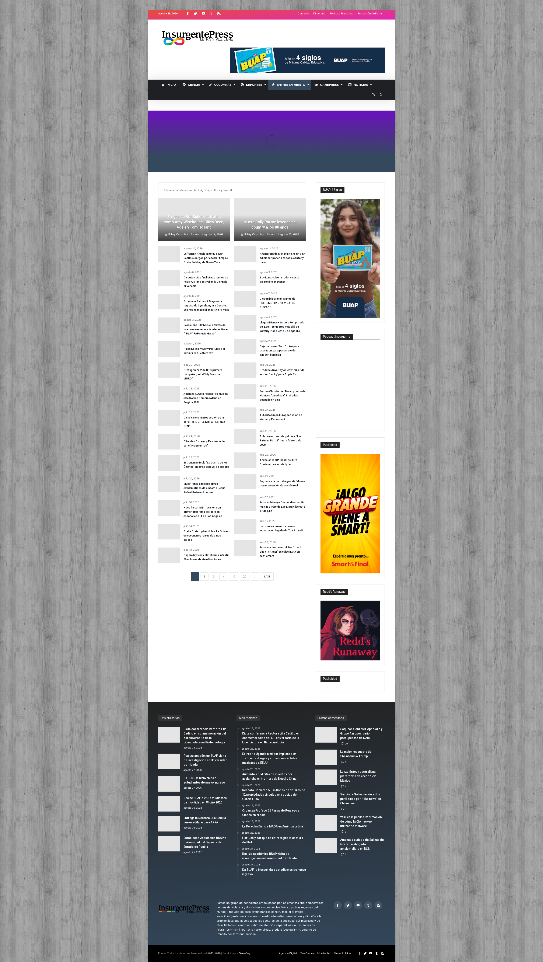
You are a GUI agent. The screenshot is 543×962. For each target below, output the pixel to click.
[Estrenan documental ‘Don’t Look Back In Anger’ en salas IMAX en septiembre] (245, 548)
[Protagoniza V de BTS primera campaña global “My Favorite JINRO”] (169, 370)
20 (244, 576)
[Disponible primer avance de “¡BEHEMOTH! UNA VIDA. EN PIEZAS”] (245, 299)
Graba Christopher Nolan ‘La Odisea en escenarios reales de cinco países (205, 535)
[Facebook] (187, 13)
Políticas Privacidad (341, 13)
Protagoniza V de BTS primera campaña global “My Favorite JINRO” (202, 374)
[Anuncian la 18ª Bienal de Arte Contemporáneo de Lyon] (245, 460)
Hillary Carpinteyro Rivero (258, 234)
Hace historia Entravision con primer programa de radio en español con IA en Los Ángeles (202, 512)
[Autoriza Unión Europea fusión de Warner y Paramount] (245, 415)
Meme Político (342, 953)
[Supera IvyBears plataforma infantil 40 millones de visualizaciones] (169, 555)
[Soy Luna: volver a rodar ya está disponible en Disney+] (245, 278)
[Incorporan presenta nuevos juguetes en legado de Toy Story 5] (245, 526)
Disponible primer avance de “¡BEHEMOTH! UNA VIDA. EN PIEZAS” (277, 303)
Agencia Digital (288, 953)
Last (267, 576)
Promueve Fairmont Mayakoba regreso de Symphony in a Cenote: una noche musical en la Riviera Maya (206, 305)
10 (233, 576)
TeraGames (307, 953)
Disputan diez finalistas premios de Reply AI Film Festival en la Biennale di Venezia (205, 282)
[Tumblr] (211, 13)
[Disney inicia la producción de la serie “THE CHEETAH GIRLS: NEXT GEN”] (169, 418)
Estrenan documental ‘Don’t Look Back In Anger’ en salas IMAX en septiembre (281, 552)
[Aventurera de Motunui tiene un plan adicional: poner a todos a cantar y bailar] (245, 254)
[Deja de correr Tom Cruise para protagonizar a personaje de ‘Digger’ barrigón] (245, 346)
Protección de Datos (370, 13)
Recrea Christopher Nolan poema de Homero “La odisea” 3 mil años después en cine (282, 395)
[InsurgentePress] (203, 25)
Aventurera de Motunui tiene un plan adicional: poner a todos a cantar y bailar (282, 258)
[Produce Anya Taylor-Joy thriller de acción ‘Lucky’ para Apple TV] (245, 370)
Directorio (319, 13)
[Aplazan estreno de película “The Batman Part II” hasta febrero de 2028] (245, 436)
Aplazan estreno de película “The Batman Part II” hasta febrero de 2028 (280, 440)
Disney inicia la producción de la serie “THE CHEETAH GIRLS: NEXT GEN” (205, 422)
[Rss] (219, 13)
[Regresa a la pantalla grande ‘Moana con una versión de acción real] (245, 481)
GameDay (245, 953)
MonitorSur (323, 953)
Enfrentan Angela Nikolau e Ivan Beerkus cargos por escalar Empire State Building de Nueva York (205, 258)
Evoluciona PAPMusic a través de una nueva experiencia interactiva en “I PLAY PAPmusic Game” (206, 329)
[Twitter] (195, 13)
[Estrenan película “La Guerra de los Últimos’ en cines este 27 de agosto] (169, 463)
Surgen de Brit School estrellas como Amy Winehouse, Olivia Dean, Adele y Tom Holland (194, 221)
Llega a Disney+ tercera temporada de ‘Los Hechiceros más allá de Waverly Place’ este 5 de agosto (282, 327)
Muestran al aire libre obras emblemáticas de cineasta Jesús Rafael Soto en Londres (204, 488)
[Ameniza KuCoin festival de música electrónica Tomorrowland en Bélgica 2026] (169, 394)
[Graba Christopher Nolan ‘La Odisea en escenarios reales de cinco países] (169, 531)
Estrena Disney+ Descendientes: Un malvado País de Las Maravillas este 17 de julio (282, 507)
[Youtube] (203, 13)
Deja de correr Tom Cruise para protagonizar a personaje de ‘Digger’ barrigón (279, 350)
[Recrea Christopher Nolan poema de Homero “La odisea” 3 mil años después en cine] (245, 391)
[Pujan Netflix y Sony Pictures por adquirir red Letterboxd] (169, 349)
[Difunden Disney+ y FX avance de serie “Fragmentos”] (169, 441)
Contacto (303, 13)
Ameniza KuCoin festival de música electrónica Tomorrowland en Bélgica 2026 (205, 398)
